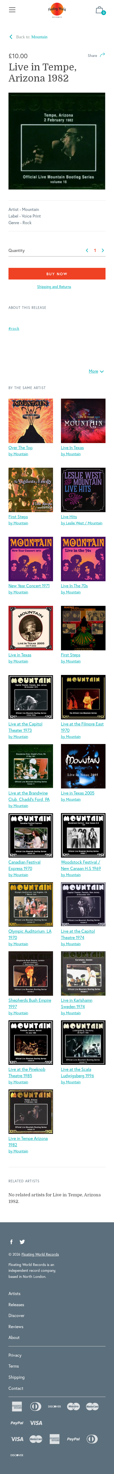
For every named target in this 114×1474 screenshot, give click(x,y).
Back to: (31, 37)
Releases (16, 1304)
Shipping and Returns (54, 286)
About (14, 1337)
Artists (14, 1293)
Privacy (14, 1355)
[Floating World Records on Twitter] (22, 1242)
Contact (15, 1388)
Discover (16, 1315)
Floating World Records (40, 1254)
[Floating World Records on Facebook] (11, 1242)
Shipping (16, 1377)
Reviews (15, 1326)
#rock (13, 328)
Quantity (16, 250)
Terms (13, 1366)
